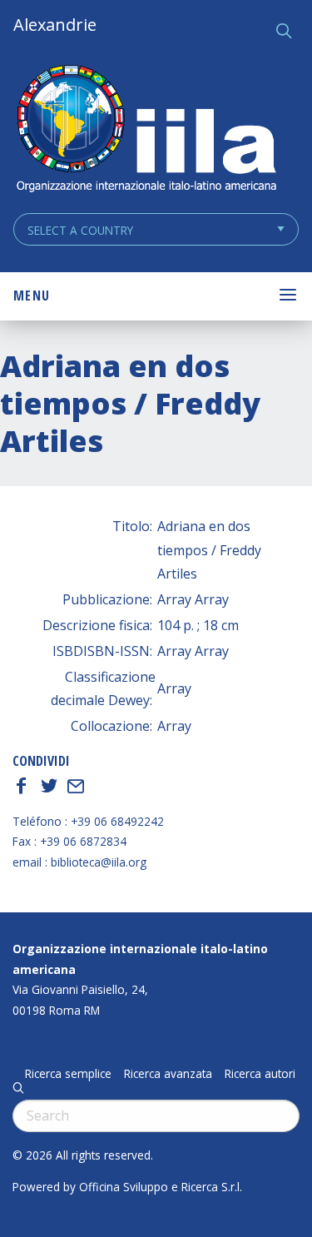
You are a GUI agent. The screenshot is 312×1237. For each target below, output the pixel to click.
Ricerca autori (260, 1074)
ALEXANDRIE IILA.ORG (145, 130)
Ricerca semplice (68, 1074)
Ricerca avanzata (168, 1074)
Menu (31, 295)
